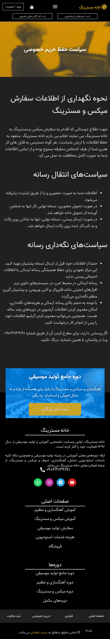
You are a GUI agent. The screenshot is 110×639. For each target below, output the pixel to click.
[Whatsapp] (38, 482)
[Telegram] (61, 482)
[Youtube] (72, 482)
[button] (55, 6)
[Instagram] (49, 482)
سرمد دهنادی (39, 632)
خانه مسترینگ (55, 430)
